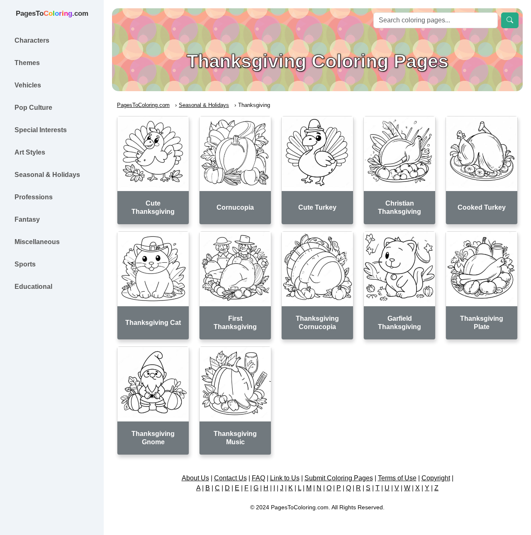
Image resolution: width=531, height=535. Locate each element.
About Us (195, 478)
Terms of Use (397, 478)
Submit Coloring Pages (338, 478)
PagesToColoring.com (143, 105)
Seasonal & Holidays (204, 105)
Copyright (435, 478)
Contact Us (230, 478)
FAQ (258, 478)
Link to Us (285, 478)
